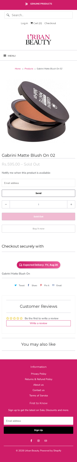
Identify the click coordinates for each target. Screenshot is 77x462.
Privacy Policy (38, 374)
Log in (24, 23)
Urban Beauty (32, 450)
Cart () (37, 23)
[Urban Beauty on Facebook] (31, 440)
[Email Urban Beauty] (45, 440)
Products (29, 68)
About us (38, 384)
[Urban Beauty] (38, 39)
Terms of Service (38, 395)
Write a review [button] (38, 323)
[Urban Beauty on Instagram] (38, 440)
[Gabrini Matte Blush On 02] (38, 111)
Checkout (50, 23)
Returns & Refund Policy (38, 379)
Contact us (39, 390)
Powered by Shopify (50, 450)
